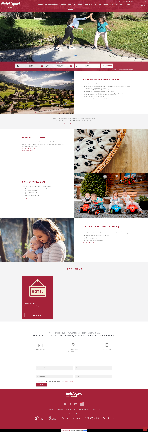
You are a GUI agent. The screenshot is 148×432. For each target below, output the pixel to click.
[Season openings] (37, 288)
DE (142, 5)
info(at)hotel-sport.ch (68, 123)
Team (70, 4)
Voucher (127, 4)
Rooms (40, 4)
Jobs (111, 4)
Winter (105, 4)
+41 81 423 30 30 (141, 1)
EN (144, 5)
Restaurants (89, 4)
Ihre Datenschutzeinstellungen (77, 430)
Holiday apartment (52, 4)
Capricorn (78, 4)
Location (71, 9)
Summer (98, 4)
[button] (30, 66)
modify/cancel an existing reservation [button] (126, 69)
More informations (27, 150)
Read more (37, 315)
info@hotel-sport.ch (127, 1)
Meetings (118, 4)
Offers (64, 4)
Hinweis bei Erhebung (66, 430)
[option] (39, 297)
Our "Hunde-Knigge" (28, 149)
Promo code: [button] (114, 69)
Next (76, 91)
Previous (71, 150)
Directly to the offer (28, 198)
